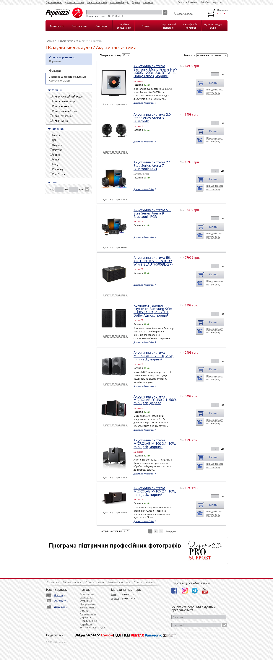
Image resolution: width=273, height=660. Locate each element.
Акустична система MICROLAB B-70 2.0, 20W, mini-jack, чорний (153, 355)
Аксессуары (86, 597)
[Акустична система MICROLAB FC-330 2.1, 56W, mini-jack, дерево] (115, 419)
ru (225, 2)
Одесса (115, 598)
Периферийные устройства (88, 622)
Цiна (54, 182)
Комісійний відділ (119, 2)
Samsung (58, 169)
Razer (56, 159)
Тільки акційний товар (66, 111)
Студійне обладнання (124, 26)
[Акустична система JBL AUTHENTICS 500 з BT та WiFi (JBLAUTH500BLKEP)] (115, 289)
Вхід (203, 2)
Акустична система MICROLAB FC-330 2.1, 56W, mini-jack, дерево (155, 399)
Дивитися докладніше (144, 102)
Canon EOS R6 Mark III (111, 16)
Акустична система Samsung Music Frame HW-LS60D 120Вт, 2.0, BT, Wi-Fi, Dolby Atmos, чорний (155, 71)
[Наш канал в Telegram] (195, 591)
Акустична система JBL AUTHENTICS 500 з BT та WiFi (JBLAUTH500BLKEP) (153, 260)
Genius (57, 135)
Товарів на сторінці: (111, 55)
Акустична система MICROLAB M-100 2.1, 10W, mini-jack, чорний (155, 443)
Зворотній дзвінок (188, 2)
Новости (58, 595)
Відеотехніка (79, 26)
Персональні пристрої (168, 26)
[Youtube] (205, 591)
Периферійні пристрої (190, 26)
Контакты (150, 582)
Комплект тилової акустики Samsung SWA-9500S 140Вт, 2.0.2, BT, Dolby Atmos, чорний (153, 310)
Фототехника (87, 594)
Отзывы (138, 582)
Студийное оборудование (88, 602)
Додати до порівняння (115, 104)
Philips (57, 154)
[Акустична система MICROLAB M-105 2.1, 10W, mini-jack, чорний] (115, 506)
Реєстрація (212, 2)
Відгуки (136, 2)
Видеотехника (88, 607)
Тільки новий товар (64, 101)
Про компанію (54, 2)
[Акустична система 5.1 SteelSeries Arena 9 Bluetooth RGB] (115, 241)
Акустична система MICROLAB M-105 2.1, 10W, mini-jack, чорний (155, 491)
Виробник (57, 129)
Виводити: (190, 55)
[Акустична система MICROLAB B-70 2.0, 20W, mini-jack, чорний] (115, 378)
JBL (55, 140)
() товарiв (222, 10)
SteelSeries (59, 174)
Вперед (170, 531)
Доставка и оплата (72, 582)
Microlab (58, 150)
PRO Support (60, 600)
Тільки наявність (63, 106)
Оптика (146, 26)
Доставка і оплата (74, 2)
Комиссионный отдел (119, 582)
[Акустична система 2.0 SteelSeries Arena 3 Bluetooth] (115, 146)
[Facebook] (174, 591)
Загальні (56, 90)
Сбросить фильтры (59, 80)
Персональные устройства (88, 616)
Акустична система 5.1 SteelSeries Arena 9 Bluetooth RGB (152, 213)
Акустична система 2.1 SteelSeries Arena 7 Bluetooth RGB (152, 165)
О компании (52, 582)
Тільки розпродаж (63, 116)
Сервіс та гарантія (97, 2)
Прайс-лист (60, 606)
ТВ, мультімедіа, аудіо (213, 26)
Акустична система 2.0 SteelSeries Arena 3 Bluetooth (152, 117)
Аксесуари (101, 26)
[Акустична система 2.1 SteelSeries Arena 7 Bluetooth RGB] (115, 194)
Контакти (148, 2)
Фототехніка (57, 26)
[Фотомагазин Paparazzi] (64, 17)
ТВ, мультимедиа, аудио (93, 627)
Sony (56, 164)
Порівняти (55, 61)
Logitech (58, 145)
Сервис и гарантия (94, 582)
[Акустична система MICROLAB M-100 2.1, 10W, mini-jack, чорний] (115, 472)
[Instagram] (185, 591)
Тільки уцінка (61, 120)
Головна (50, 41)
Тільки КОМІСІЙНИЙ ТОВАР (68, 96)
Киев (113, 594)
